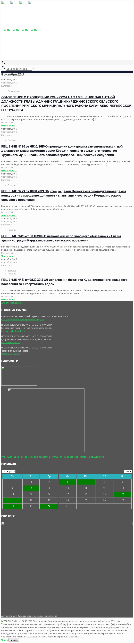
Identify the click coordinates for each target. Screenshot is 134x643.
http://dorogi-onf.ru (10, 342)
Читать (4, 640)
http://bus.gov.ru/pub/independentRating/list (22, 319)
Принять (14, 640)
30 (49, 506)
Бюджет (12, 270)
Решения (12, 140)
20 (123, 494)
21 (12, 500)
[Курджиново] (19, 30)
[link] (33, 69)
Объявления (14, 91)
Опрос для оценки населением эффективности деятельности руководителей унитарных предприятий (52, 457)
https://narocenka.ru (10, 354)
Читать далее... (9, 125)
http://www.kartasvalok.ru (13, 331)
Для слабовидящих (11, 303)
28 (12, 506)
